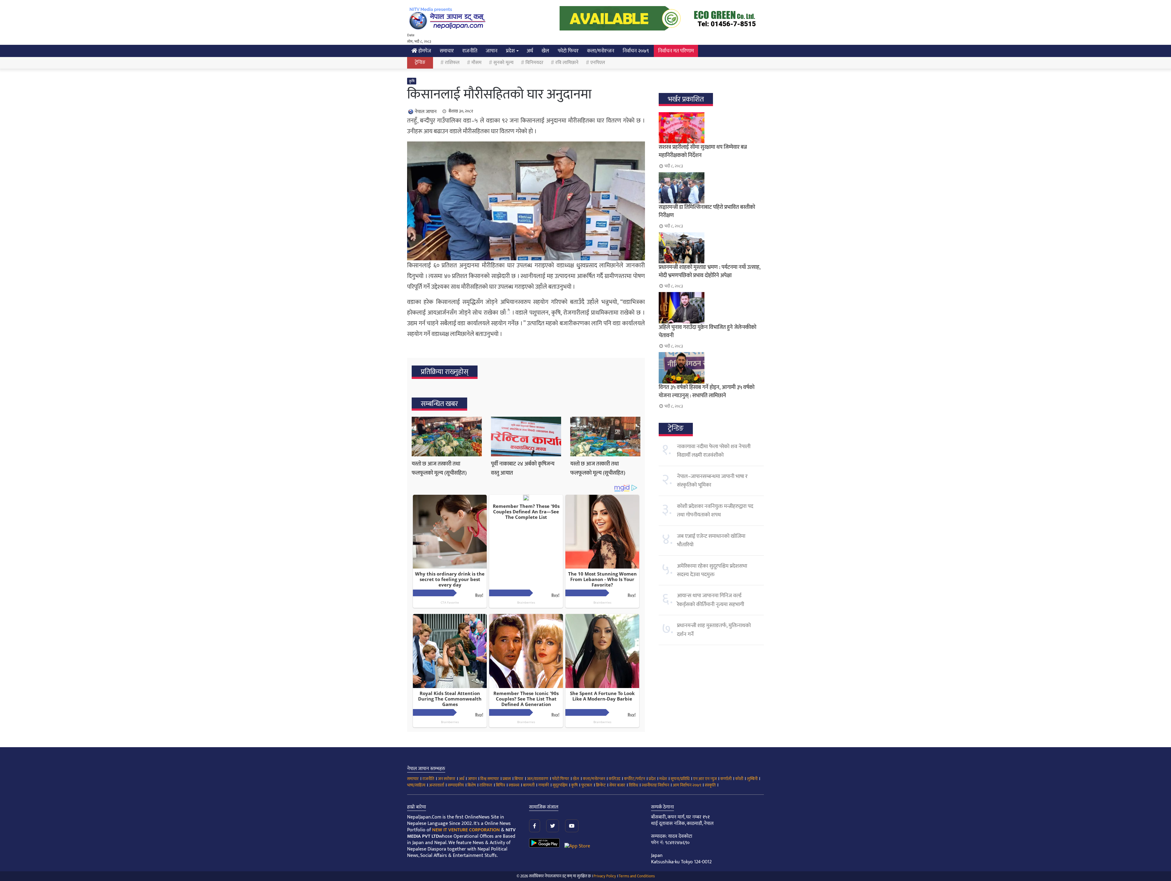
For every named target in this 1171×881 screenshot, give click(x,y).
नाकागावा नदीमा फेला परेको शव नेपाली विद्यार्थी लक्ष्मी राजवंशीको (713, 451)
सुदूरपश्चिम (560, 785)
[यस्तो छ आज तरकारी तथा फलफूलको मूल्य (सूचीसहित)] (447, 436)
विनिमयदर (534, 63)
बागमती (529, 785)
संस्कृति (710, 785)
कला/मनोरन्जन (600, 51)
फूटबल (586, 785)
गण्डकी (543, 785)
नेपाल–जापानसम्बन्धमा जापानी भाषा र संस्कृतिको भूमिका (712, 481)
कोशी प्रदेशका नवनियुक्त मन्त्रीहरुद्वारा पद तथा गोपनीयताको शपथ (715, 510)
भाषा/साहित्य (416, 785)
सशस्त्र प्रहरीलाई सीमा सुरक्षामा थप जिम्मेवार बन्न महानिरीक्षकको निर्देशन (703, 151)
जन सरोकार (446, 779)
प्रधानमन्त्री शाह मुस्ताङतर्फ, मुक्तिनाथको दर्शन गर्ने (714, 630)
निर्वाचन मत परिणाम (676, 51)
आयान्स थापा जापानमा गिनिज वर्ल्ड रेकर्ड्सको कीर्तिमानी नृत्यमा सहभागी (710, 600)
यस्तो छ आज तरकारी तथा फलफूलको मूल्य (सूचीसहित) (439, 468)
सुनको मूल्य (503, 63)
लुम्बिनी (752, 779)
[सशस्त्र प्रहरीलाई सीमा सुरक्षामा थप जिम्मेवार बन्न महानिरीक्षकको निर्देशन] (711, 127)
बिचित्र (500, 785)
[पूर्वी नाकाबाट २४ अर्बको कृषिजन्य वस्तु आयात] (526, 436)
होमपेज (424, 51)
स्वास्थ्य (514, 785)
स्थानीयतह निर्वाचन (655, 785)
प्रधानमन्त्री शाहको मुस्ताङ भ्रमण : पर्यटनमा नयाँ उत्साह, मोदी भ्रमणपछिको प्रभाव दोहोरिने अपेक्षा (710, 271)
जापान (491, 51)
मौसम (476, 63)
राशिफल (452, 63)
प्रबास (507, 779)
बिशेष (471, 785)
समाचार (447, 51)
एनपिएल (597, 63)
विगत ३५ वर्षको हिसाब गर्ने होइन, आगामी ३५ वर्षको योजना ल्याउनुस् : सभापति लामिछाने (706, 391)
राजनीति (469, 51)
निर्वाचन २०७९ (636, 51)
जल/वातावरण (537, 779)
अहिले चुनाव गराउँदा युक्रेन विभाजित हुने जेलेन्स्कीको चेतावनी (707, 331)
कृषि (411, 81)
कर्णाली (726, 779)
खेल (545, 51)
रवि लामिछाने (566, 63)
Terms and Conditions (637, 876)
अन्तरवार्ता (436, 785)
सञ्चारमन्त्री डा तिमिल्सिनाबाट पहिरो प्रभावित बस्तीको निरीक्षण (707, 211)
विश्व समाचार (489, 779)
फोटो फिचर (568, 51)
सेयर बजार (617, 785)
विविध (633, 785)
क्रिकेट (601, 785)
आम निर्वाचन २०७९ (687, 785)
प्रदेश (510, 51)
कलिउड (614, 779)
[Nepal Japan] (448, 18)
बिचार (518, 779)
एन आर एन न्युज (705, 779)
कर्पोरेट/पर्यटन (634, 779)
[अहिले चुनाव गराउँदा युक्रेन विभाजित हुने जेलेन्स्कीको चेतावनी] (711, 307)
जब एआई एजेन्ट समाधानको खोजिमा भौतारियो (711, 540)
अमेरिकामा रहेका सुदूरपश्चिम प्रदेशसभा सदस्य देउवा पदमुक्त (712, 570)
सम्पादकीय (456, 785)
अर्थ (530, 51)
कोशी (739, 779)
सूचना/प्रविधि (680, 779)
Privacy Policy (604, 876)
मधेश (663, 779)
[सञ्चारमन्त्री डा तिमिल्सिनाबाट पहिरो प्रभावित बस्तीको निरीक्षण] (711, 187)
